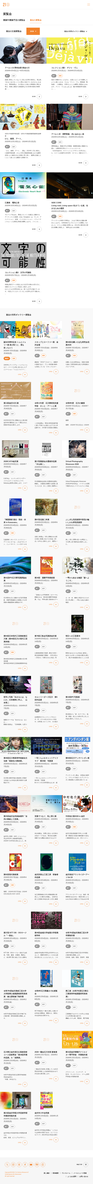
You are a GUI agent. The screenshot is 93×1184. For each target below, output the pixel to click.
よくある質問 (72, 1176)
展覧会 (7, 14)
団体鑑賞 (55, 1173)
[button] (22, 374)
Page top (79, 1164)
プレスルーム (66, 1173)
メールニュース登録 (80, 1173)
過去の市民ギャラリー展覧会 (74, 31)
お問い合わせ (83, 1176)
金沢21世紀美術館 (6, 4)
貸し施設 (47, 1173)
